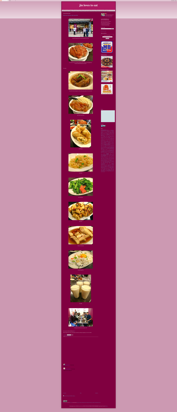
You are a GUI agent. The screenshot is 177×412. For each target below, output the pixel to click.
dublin (103, 143)
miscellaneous (104, 155)
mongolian (107, 156)
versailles (106, 169)
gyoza (108, 146)
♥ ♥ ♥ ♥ (107, 130)
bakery (102, 132)
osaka (103, 158)
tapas (110, 166)
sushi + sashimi (107, 165)
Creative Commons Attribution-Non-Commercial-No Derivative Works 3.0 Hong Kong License (89, 402)
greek (106, 146)
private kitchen (105, 160)
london (107, 152)
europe (106, 143)
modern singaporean (109, 155)
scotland (111, 161)
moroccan (109, 156)
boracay (102, 134)
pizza (105, 159)
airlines (104, 131)
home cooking (110, 147)
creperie (104, 140)
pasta (113, 158)
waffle (113, 169)
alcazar (106, 131)
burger (104, 135)
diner (111, 142)
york (101, 171)
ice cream (106, 149)
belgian (109, 133)
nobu (107, 157)
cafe (105, 135)
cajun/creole (107, 135)
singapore (112, 163)
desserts (105, 142)
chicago (105, 137)
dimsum (109, 142)
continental (102, 139)
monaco (105, 156)
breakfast (108, 134)
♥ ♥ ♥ (104, 130)
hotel (103, 148)
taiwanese (106, 166)
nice (106, 157)
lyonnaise (111, 152)
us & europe (94, 10)
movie (113, 156)
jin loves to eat (88, 5)
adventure (110, 130)
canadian (109, 135)
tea (111, 166)
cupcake (102, 141)
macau (113, 152)
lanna (101, 152)
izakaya (113, 150)
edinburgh (105, 143)
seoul (101, 162)
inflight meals (104, 150)
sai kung (103, 161)
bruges (113, 134)
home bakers (106, 147)
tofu (109, 167)
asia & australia (88, 10)
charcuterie (110, 136)
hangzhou (102, 147)
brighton (110, 134)
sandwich (106, 161)
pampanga (107, 158)
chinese (109, 137)
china (107, 137)
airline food (102, 131)
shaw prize (112, 162)
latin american (103, 152)
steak (104, 164)
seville (103, 162)
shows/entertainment (103, 163)
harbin (104, 147)
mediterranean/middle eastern (104, 154)
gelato (111, 145)
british (111, 134)
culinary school (112, 140)
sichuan (107, 163)
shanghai (110, 162)
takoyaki (108, 166)
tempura (113, 166)
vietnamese (109, 169)
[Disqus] (80, 350)
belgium (111, 133)
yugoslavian (103, 171)
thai (104, 167)
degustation (113, 141)
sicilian (109, 163)
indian (113, 149)
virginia (111, 169)
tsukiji (107, 168)
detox (107, 142)
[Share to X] (69, 334)
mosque (111, 156)
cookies (107, 139)
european (109, 143)
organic (102, 158)
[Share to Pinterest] (70, 334)
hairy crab (110, 146)
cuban (109, 140)
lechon (106, 152)
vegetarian (104, 169)
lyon (109, 152)
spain (113, 164)
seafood (113, 161)
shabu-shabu (106, 162)
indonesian (102, 150)
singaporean (102, 164)
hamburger (113, 146)
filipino (105, 144)
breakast (106, 134)
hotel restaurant (109, 148)
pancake (109, 158)
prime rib (102, 160)
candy (111, 135)
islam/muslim (108, 150)
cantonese (113, 135)
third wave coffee (107, 167)
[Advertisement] (80, 390)
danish (110, 141)
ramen (110, 160)
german (113, 145)
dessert (103, 142)
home (63, 10)
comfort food (112, 138)
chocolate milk (112, 137)
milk (101, 155)
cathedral (106, 136)
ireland (106, 150)
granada (105, 146)
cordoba (102, 140)
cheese (113, 136)
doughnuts (113, 142)
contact (106, 10)
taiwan (83, 10)
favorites (67, 10)
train (101, 168)
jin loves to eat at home (100, 10)
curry (103, 141)
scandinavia (108, 161)
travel (102, 168)
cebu (108, 136)
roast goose (113, 160)
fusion (102, 145)
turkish (108, 168)
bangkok (110, 132)
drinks (102, 143)
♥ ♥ (102, 130)
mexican (109, 154)
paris (111, 158)
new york (104, 157)
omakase (113, 157)
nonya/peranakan (110, 157)
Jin (106, 13)
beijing (107, 133)
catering (104, 136)
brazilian (104, 134)
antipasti (113, 131)
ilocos (108, 149)
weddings (109, 170)
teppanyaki (102, 167)
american (108, 131)
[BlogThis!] (68, 334)
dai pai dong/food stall (107, 141)
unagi (111, 168)
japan (80, 10)
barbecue (104, 133)
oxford (105, 158)
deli (101, 142)
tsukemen (105, 168)
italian (111, 150)
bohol (113, 133)
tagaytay (102, 166)
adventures (112, 130)
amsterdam (111, 131)
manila (107, 153)
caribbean (102, 136)
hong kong (75, 10)
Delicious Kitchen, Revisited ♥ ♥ (70, 15)
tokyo (110, 167)
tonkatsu (113, 167)
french (106, 144)
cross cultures (106, 140)
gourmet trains (102, 146)
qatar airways (108, 160)
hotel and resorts (105, 148)
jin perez (71, 402)
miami (111, 154)
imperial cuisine (110, 149)
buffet (102, 135)
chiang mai (102, 137)
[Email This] (67, 334)
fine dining (108, 144)
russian (101, 161)
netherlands (102, 157)
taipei (104, 166)
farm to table (111, 143)
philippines (71, 10)
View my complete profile (108, 16)
